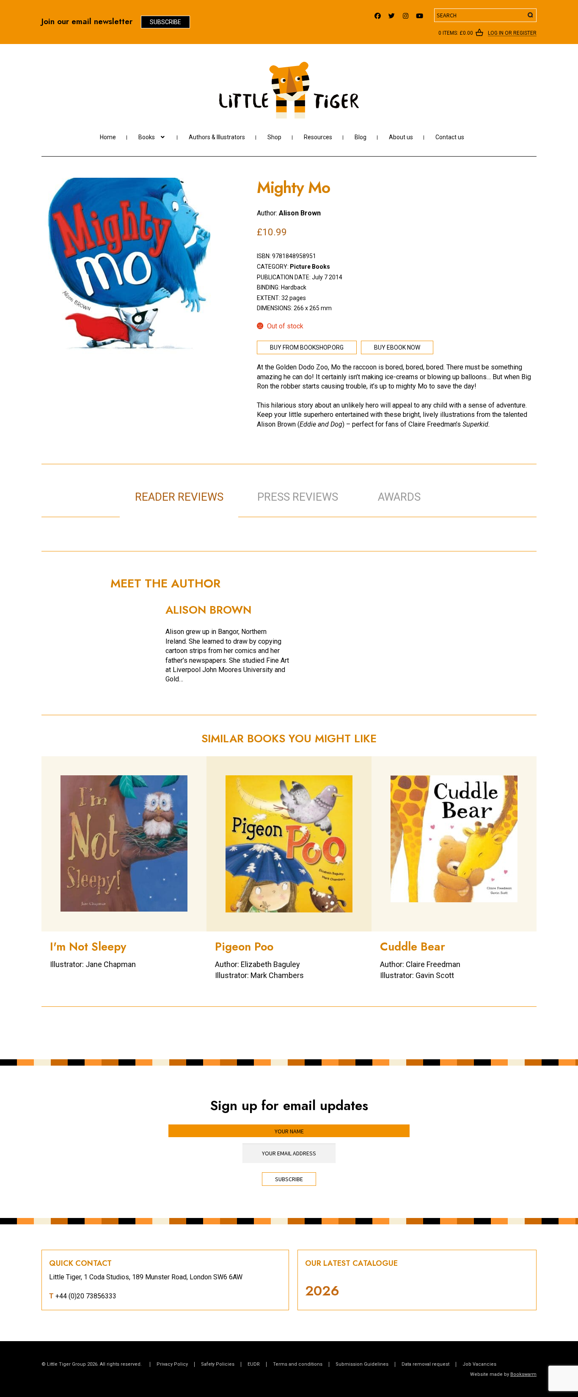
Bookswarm (523, 1374)
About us (401, 137)
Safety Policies (217, 1364)
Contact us (449, 137)
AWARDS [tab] (399, 496)
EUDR (254, 1364)
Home (108, 137)
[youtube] (419, 14)
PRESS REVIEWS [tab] (297, 496)
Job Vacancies (479, 1364)
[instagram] (405, 14)
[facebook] (378, 14)
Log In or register (512, 33)
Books (146, 137)
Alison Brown (300, 213)
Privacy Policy (172, 1364)
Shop (274, 137)
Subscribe (165, 22)
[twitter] (391, 14)
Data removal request (425, 1364)
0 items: (455, 33)
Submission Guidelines (362, 1364)
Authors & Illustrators (217, 137)
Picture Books (310, 266)
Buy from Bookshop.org (307, 347)
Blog (360, 137)
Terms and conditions (297, 1364)
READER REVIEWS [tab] (179, 496)
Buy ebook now (397, 347)
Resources (318, 137)
